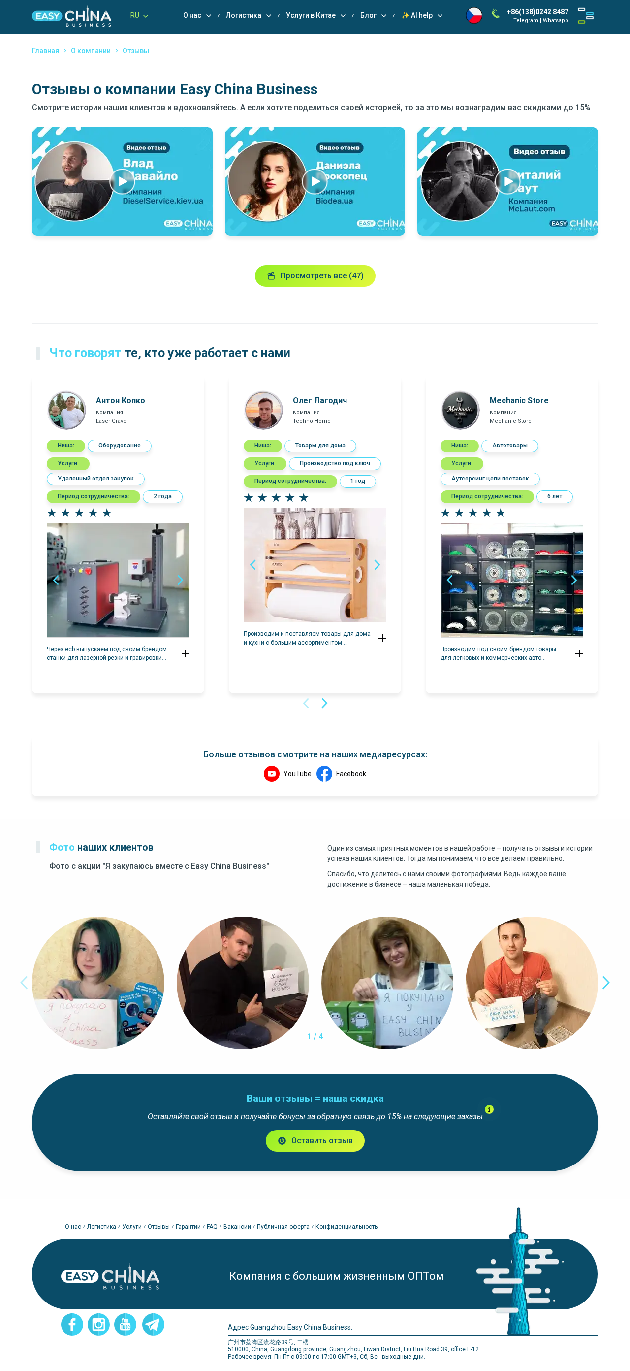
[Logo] (71, 16)
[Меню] (586, 16)
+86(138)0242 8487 (537, 12)
